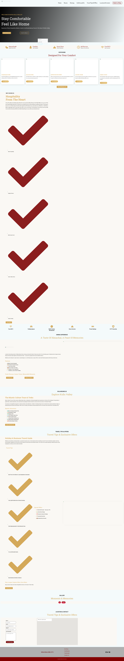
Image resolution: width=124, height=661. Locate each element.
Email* (7, 624)
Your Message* (8, 631)
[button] (117, 3)
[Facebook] (106, 652)
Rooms (66, 3)
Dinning (72, 3)
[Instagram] (109, 652)
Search (40, 43)
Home (59, 3)
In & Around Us (80, 3)
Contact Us (66, 655)
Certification (67, 651)
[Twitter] (107, 652)
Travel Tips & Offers (92, 3)
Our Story (66, 649)
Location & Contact (105, 3)
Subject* (7, 627)
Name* (7, 620)
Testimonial (66, 653)
